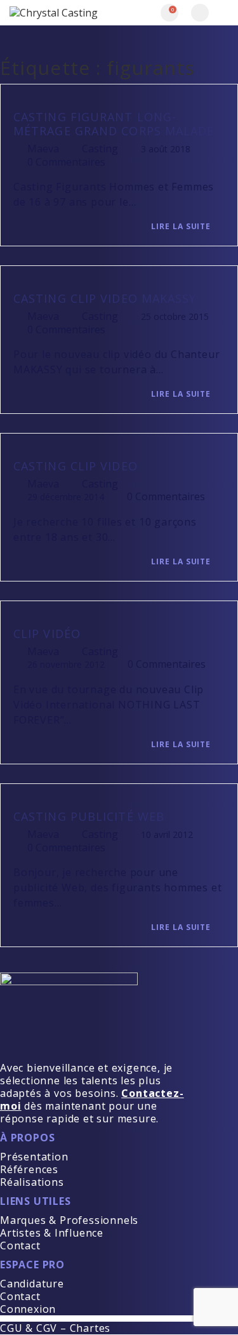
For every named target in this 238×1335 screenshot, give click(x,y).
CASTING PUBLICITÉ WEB (88, 816)
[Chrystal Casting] (64, 12)
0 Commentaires (66, 162)
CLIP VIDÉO (47, 633)
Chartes (90, 1328)
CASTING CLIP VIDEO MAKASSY (105, 298)
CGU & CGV (28, 1328)
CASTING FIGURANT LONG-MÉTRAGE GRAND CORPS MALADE (114, 123)
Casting (100, 149)
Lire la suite (182, 226)
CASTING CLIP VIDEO (75, 466)
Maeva (43, 149)
